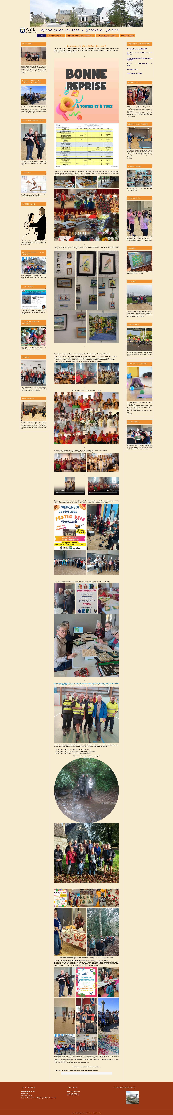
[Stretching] (33, 192)
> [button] (140, 13)
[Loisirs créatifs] (139, 104)
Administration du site (28, 1091)
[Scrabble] (139, 270)
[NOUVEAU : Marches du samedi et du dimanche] (33, 104)
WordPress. (97, 1113)
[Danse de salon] (33, 239)
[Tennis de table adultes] (139, 148)
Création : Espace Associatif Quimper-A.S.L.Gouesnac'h (38, 1098)
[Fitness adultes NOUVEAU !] (33, 160)
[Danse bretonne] (33, 420)
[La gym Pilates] (33, 309)
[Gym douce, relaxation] (139, 401)
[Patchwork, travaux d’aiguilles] (33, 345)
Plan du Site (24, 1093)
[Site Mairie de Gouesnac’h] (132, 1097)
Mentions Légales (26, 1095)
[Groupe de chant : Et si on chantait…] (33, 274)
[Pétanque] (139, 310)
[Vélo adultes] (139, 351)
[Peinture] (33, 385)
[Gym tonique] (33, 64)
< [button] (32, 13)
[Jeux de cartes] (139, 444)
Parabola (90, 1113)
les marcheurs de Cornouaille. (102, 685)
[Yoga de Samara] (139, 187)
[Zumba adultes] (139, 235)
